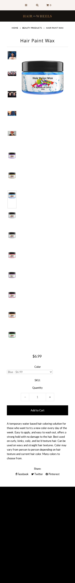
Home (15, 28)
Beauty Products (32, 28)
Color (37, 366)
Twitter (38, 474)
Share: (37, 468)
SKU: (38, 380)
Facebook (23, 474)
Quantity (37, 387)
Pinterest (54, 474)
